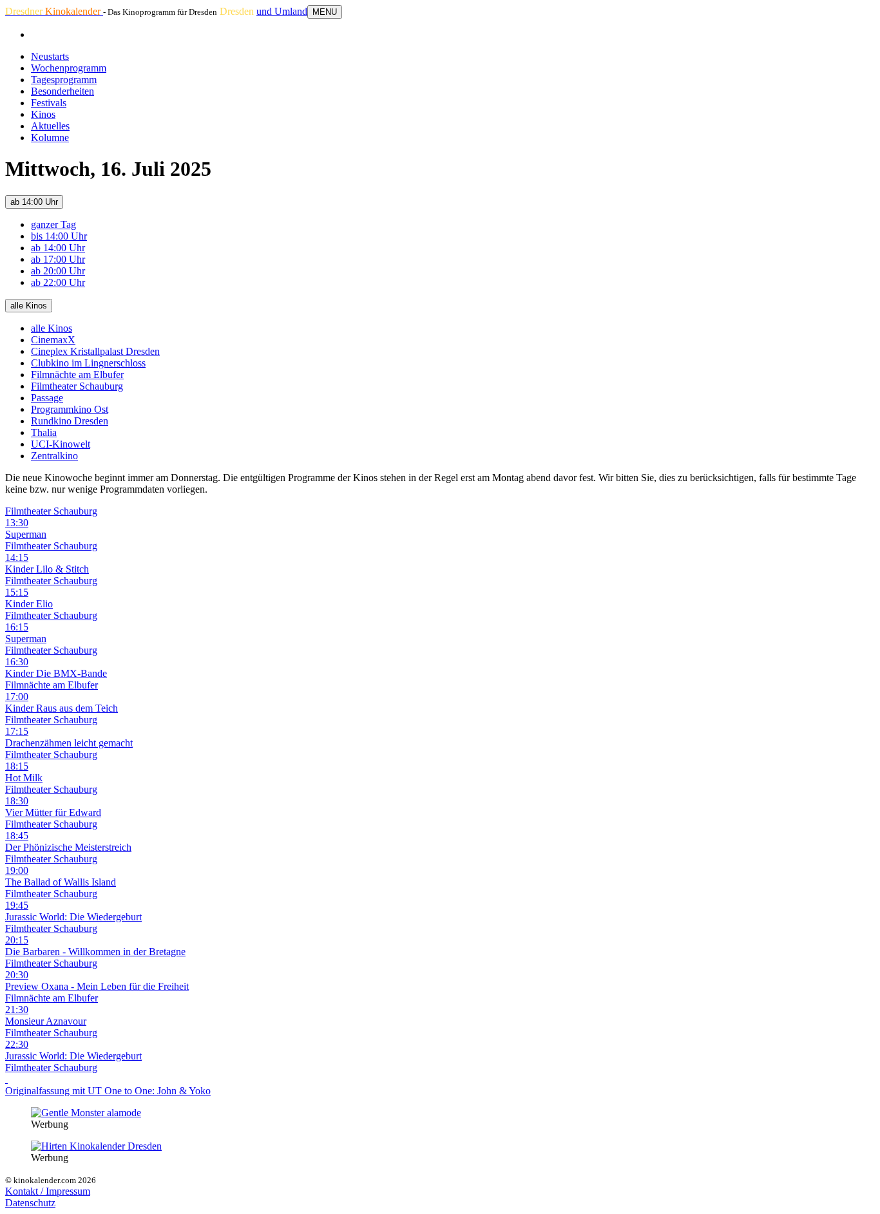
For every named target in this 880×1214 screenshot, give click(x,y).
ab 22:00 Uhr (58, 282)
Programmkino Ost (69, 409)
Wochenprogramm (68, 67)
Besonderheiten (62, 91)
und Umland (281, 11)
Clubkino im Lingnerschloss (88, 362)
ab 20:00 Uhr (58, 270)
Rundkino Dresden (69, 420)
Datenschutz (30, 1202)
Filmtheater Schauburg (77, 386)
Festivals (48, 102)
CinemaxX (53, 339)
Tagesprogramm (64, 79)
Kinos (43, 114)
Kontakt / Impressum (47, 1191)
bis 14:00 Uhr (59, 236)
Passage (47, 397)
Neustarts (50, 56)
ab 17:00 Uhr (58, 259)
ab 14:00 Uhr (34, 202)
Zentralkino (54, 455)
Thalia (44, 432)
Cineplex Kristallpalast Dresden (95, 351)
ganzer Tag (53, 224)
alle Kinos (28, 305)
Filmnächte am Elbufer (77, 374)
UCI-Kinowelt (60, 444)
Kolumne (50, 137)
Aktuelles (50, 125)
